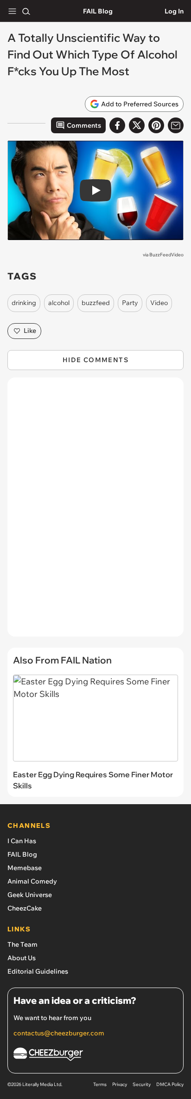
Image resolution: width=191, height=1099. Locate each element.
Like (30, 330)
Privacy (119, 1084)
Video (159, 303)
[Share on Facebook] (117, 125)
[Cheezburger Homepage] (95, 1055)
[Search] (26, 11)
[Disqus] (95, 512)
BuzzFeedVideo (166, 255)
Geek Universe (29, 895)
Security (142, 1084)
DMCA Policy (170, 1084)
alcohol (59, 303)
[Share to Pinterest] (156, 125)
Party (130, 303)
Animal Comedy (32, 881)
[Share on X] (137, 125)
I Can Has (21, 841)
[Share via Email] (176, 125)
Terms (100, 1084)
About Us (21, 958)
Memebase (24, 868)
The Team (22, 944)
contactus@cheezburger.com (58, 1033)
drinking (24, 303)
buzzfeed (96, 303)
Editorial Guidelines (37, 971)
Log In (174, 11)
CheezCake (24, 908)
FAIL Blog (98, 11)
